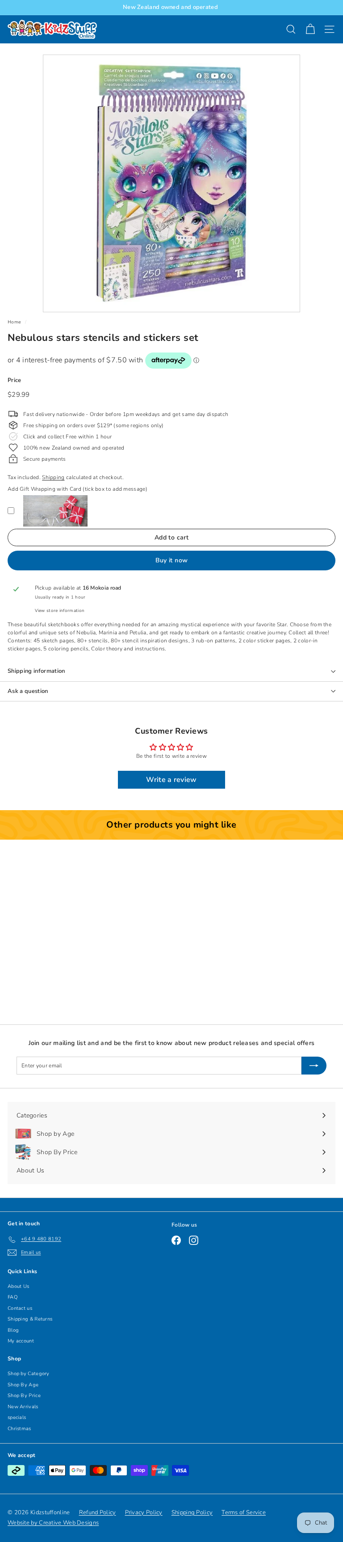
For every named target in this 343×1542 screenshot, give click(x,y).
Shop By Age (23, 1384)
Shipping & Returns (30, 1319)
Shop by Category (29, 1373)
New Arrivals (23, 1406)
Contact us (20, 1308)
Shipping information (36, 671)
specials (17, 1417)
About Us (18, 1286)
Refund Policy (97, 1512)
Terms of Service (244, 1512)
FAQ (12, 1297)
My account (21, 1341)
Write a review (171, 780)
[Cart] (310, 29)
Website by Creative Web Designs (53, 1523)
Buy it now (171, 560)
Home (14, 322)
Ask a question (28, 691)
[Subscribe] (313, 1066)
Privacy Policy (144, 1512)
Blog (13, 1330)
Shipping (53, 477)
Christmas (19, 1428)
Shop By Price (24, 1395)
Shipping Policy (192, 1512)
